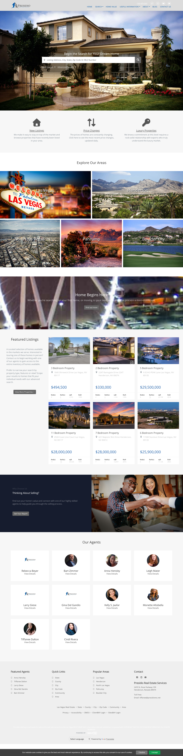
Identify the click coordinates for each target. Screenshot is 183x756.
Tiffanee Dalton (20, 681)
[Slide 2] (86, 103)
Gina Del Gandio (21, 689)
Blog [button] (155, 6)
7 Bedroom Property (107, 433)
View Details (30, 573)
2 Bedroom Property (107, 368)
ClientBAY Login (98, 712)
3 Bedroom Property (62, 368)
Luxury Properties (146, 130)
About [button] (146, 6)
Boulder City (101, 693)
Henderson (100, 681)
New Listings (37, 130)
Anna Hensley (20, 678)
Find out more (91, 307)
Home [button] (90, 6)
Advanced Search (66, 67)
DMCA (87, 712)
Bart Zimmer (19, 693)
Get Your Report (20, 513)
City (56, 685)
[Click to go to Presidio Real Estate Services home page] (21, 5)
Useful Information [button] (129, 6)
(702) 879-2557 (142, 3)
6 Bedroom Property (151, 433)
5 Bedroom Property (151, 368)
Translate (110, 739)
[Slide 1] (82, 103)
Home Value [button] (111, 6)
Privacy (65, 712)
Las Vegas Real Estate (66, 707)
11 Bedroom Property (63, 433)
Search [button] (98, 6)
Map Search (48, 67)
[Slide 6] (101, 103)
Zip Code (58, 689)
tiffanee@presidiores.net (150, 697)
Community (60, 693)
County (58, 681)
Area (57, 696)
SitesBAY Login (114, 712)
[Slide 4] (93, 103)
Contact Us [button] (165, 6)
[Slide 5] (97, 103)
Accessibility (76, 712)
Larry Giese (18, 685)
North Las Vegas (103, 685)
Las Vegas (100, 678)
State (57, 678)
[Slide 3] (89, 103)
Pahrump (100, 689)
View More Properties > (24, 392)
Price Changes (91, 130)
